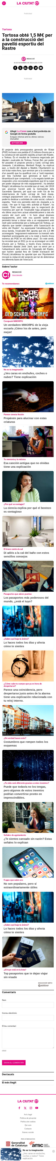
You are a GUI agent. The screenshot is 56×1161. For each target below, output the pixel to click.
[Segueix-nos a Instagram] (31, 1108)
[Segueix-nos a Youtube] (36, 1108)
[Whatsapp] (30, 68)
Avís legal (28, 1115)
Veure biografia (17, 275)
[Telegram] (36, 68)
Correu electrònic (9, 1013)
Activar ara (17, 143)
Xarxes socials (28, 1132)
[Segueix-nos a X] (25, 1108)
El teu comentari (9, 1026)
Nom (4, 1000)
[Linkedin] (25, 68)
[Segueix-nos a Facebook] (19, 1108)
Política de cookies (28, 1122)
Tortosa (7, 29)
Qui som (28, 1125)
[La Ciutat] (28, 3)
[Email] (41, 68)
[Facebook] (15, 68)
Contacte (28, 1129)
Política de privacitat (28, 1118)
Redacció (31, 59)
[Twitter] (20, 68)
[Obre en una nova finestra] (16, 1144)
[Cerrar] (53, 1151)
